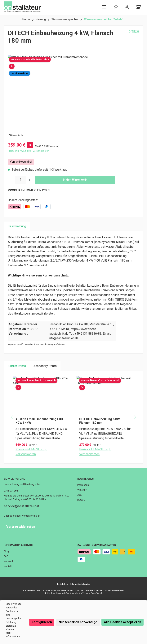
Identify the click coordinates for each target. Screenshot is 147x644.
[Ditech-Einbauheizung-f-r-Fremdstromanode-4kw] (73, 96)
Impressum (83, 484)
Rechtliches (85, 478)
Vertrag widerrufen (20, 526)
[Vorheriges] (12, 417)
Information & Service (18, 545)
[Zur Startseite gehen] (23, 6)
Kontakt (8, 566)
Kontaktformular (30, 515)
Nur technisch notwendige (78, 622)
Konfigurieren (42, 622)
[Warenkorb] (138, 7)
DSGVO (81, 499)
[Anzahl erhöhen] (29, 180)
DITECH (133, 31)
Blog (6, 551)
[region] (73, 96)
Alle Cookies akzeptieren (122, 622)
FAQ (6, 556)
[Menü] (104, 7)
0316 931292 (11, 490)
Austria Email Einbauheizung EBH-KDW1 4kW (40, 421)
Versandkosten (67, 590)
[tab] (17, 226)
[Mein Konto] (127, 7)
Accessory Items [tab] (45, 366)
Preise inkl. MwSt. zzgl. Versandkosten (28, 150)
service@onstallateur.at (21, 506)
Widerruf (82, 489)
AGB (79, 494)
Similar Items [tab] (17, 366)
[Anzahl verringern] (11, 180)
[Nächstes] (135, 417)
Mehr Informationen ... (13, 636)
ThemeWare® (96, 593)
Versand (8, 561)
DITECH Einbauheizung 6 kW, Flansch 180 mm (99, 421)
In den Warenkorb (75, 179)
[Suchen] (115, 7)
